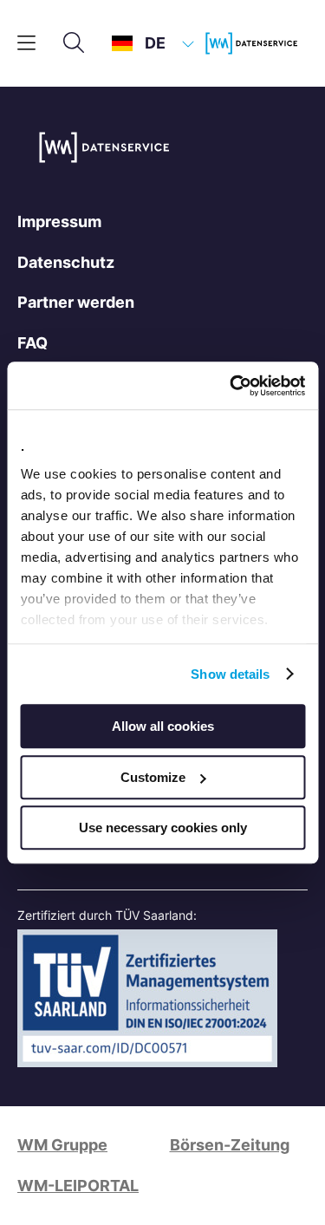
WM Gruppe (62, 1145)
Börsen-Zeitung (229, 1145)
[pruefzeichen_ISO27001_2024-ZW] (147, 1061)
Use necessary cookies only (163, 827)
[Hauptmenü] (26, 43)
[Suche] (73, 43)
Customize (152, 777)
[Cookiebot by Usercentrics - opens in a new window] (231, 386)
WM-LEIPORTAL (78, 1185)
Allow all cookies (163, 726)
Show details (230, 674)
